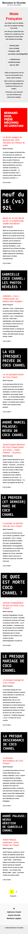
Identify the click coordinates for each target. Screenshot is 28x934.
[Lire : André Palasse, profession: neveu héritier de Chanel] (14, 823)
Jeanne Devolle (14, 915)
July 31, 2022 (14, 65)
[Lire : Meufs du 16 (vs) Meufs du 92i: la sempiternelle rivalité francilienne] (14, 201)
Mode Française (8, 148)
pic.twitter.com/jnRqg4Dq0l (18, 54)
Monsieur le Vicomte (14, 2)
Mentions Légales (14, 918)
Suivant (14, 896)
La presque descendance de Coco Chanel (13, 761)
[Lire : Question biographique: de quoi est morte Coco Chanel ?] (14, 585)
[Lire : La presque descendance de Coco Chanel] (14, 742)
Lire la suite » (7, 182)
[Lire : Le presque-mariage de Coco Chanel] (14, 663)
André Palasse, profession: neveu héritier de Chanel (11, 842)
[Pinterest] (14, 908)
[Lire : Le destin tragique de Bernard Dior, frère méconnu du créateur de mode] (14, 120)
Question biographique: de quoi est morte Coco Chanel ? (13, 605)
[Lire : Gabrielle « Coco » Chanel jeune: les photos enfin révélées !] (14, 280)
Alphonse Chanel (14, 912)
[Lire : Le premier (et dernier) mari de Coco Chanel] (14, 506)
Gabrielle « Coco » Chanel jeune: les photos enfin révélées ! (13, 299)
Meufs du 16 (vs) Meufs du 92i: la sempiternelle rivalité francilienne (13, 221)
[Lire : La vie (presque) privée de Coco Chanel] (14, 358)
